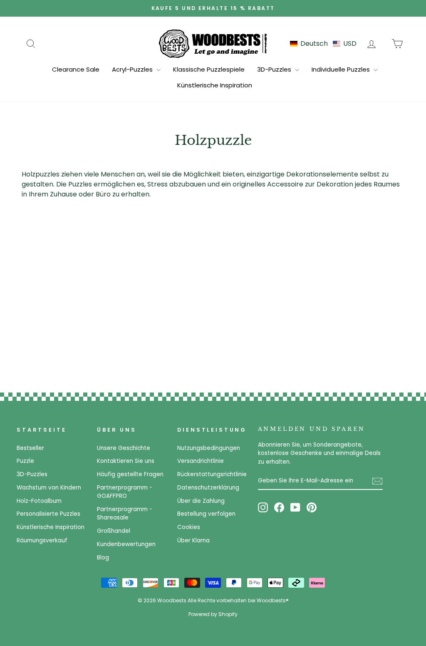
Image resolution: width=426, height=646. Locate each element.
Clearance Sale (75, 69)
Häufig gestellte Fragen (130, 474)
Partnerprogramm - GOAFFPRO (124, 492)
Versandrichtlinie (200, 461)
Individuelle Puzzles (342, 69)
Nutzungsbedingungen (208, 448)
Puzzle (25, 461)
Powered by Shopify (213, 614)
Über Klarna (193, 540)
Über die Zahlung (201, 501)
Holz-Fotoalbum (39, 501)
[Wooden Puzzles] (213, 43)
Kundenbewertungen (126, 544)
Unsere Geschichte (123, 448)
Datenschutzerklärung (208, 488)
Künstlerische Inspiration (214, 85)
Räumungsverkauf (42, 540)
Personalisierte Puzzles (48, 514)
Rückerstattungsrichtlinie (212, 474)
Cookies (188, 527)
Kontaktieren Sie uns (125, 461)
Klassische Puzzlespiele (209, 69)
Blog (103, 558)
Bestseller (30, 448)
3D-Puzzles (275, 69)
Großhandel (113, 531)
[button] (323, 43)
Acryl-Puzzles (133, 69)
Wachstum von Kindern (49, 488)
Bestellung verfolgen (206, 514)
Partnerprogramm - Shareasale (124, 513)
